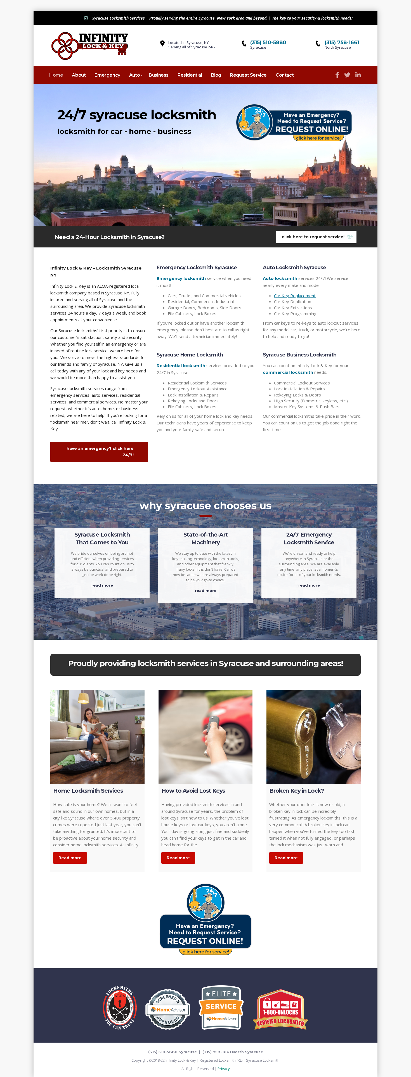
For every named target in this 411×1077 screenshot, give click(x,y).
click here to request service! (313, 236)
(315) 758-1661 (342, 42)
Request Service (248, 75)
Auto (134, 75)
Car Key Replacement (295, 295)
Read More (102, 585)
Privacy (224, 1068)
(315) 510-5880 (268, 42)
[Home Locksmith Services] (97, 737)
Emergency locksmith (181, 278)
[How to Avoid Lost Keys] (206, 737)
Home (56, 75)
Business (159, 75)
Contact (285, 75)
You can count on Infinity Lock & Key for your (306, 365)
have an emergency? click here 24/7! (100, 451)
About (79, 75)
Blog (216, 75)
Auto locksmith (280, 278)
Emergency (107, 75)
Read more (70, 857)
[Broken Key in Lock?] (313, 737)
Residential (190, 75)
